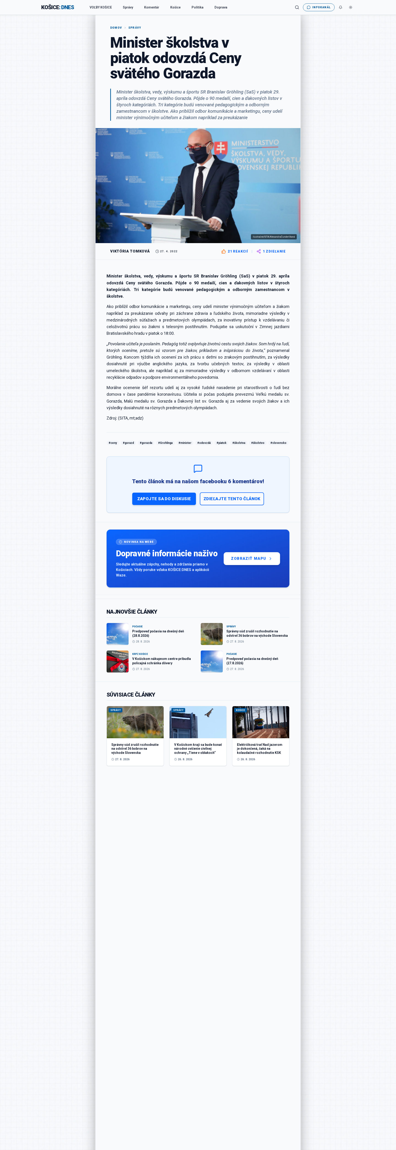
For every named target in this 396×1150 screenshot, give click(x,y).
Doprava (220, 7)
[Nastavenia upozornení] (340, 7)
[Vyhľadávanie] (297, 7)
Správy (128, 7)
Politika (198, 7)
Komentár (151, 7)
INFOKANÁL (321, 7)
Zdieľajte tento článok (232, 498)
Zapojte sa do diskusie (164, 498)
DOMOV (116, 27)
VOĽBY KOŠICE (101, 7)
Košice (175, 7)
